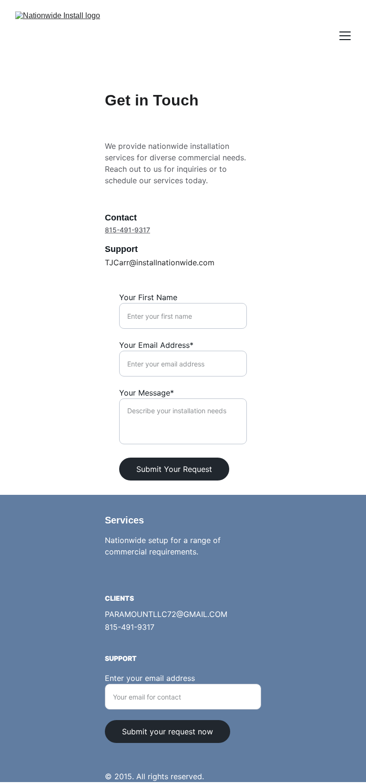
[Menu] (345, 35)
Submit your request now (167, 731)
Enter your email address (150, 678)
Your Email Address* (156, 345)
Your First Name (148, 297)
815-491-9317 (127, 230)
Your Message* (146, 392)
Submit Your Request (174, 469)
